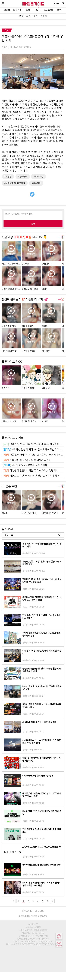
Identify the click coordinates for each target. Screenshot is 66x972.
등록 (33, 223)
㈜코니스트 (33, 924)
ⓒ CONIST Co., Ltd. (33, 910)
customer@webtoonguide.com (36, 941)
